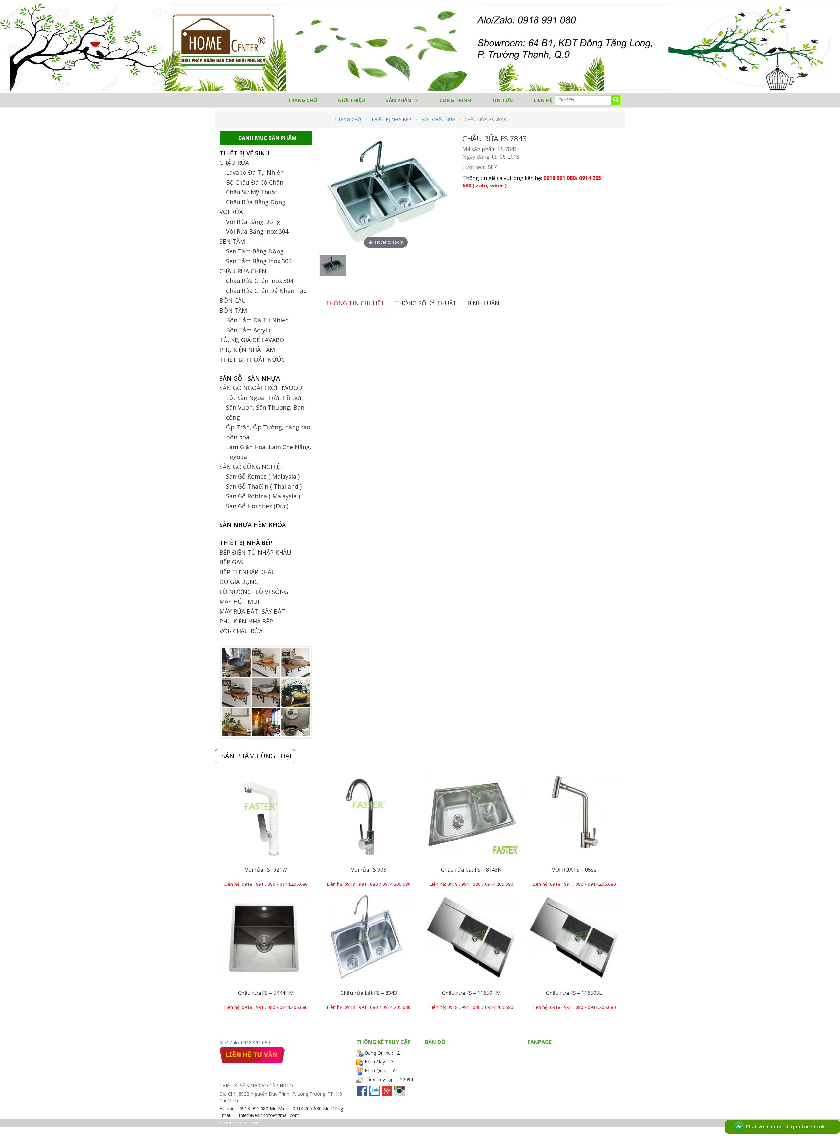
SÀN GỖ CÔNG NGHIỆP (252, 466)
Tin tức (502, 100)
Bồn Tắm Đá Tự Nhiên (257, 320)
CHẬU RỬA (234, 162)
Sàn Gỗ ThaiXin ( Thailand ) (264, 486)
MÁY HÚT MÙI (239, 601)
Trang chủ (347, 119)
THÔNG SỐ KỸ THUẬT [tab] (426, 303)
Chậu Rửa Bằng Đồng (255, 202)
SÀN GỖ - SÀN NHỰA (250, 378)
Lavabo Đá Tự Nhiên (255, 172)
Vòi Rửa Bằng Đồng (253, 222)
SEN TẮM (232, 241)
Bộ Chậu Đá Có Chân (254, 182)
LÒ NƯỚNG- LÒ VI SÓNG (254, 592)
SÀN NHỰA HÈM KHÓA (253, 525)
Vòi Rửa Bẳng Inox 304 (257, 231)
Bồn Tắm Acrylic (249, 330)
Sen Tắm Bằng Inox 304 (259, 261)
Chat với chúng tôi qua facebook (785, 1126)
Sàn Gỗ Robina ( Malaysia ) (263, 496)
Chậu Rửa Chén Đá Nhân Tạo (266, 291)
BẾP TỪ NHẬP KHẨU (248, 572)
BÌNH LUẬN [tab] (483, 303)
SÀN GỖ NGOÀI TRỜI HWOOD (261, 388)
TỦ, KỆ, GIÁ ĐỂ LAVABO (252, 340)
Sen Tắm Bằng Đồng (255, 251)
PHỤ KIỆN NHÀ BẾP (246, 621)
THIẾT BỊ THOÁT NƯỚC (252, 359)
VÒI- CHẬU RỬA (438, 119)
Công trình (455, 100)
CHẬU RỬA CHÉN (243, 271)
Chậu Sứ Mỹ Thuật (252, 192)
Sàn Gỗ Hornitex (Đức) (257, 506)
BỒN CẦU (233, 300)
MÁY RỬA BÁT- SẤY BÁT (252, 611)
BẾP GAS (231, 562)
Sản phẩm (399, 100)
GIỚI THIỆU (351, 100)
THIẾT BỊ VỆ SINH (245, 153)
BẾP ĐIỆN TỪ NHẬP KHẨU (255, 552)
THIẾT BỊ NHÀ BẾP (391, 119)
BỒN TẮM (233, 310)
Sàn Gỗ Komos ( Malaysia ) (263, 476)
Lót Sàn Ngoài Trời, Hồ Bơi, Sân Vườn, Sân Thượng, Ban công (265, 407)
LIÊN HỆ (543, 100)
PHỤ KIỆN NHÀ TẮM (247, 350)
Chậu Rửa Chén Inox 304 (259, 281)
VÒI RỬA (231, 212)
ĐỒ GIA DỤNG (239, 582)
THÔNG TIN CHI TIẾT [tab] (355, 303)
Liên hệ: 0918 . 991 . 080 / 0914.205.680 (266, 884)
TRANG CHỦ (302, 100)
